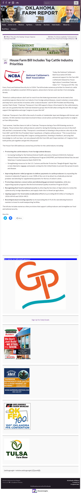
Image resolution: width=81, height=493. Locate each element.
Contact (14, 29)
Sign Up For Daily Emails (40, 320)
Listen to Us (12, 25)
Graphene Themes (17, 482)
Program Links (75, 484)
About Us (66, 25)
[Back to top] (76, 488)
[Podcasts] (17, 2)
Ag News (29, 25)
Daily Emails (56, 25)
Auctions (47, 25)
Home (4, 25)
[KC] (6, 2)
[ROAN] (3, 2)
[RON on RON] (9, 2)
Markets (21, 25)
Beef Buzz (5, 29)
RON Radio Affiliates (73, 480)
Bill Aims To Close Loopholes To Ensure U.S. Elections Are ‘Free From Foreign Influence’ (62, 37)
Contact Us (75, 482)
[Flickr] (13, 2)
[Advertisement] (40, 237)
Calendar (38, 25)
